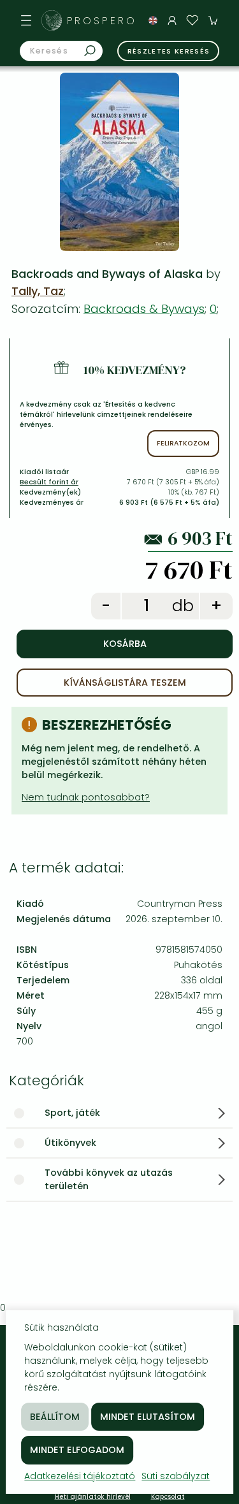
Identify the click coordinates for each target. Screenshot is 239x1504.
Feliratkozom (183, 443)
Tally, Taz (37, 291)
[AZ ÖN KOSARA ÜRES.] (213, 20)
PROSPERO (102, 20)
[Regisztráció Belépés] (172, 20)
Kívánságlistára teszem (125, 682)
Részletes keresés (168, 51)
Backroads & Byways (144, 308)
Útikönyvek (70, 1142)
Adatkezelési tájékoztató (79, 1476)
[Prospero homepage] (51, 20)
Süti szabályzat (175, 1476)
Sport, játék (72, 1112)
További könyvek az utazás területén (109, 1179)
